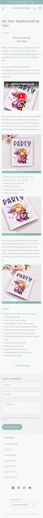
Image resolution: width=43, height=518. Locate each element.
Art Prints (8, 449)
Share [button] (7, 33)
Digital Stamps (10, 461)
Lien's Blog (22, 41)
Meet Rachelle (10, 466)
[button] (3, 8)
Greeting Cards (10, 455)
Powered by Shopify (33, 514)
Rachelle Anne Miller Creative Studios (18, 514)
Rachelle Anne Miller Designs (24, 54)
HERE (8, 70)
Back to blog (23, 365)
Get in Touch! (9, 472)
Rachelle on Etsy (11, 477)
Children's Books (11, 444)
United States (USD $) (20, 505)
